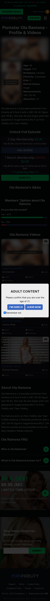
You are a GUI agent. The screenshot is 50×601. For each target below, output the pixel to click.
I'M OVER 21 (16, 307)
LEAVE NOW (34, 307)
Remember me (13, 312)
